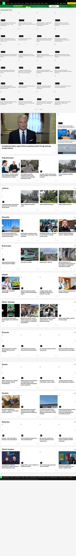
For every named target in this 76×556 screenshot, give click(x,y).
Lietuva (8, 3)
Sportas (38, 3)
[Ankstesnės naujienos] (2, 166)
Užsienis (11, 3)
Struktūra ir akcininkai (41, 477)
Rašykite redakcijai (6, 477)
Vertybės (22, 477)
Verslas (42, 3)
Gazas (22, 3)
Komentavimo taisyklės (62, 477)
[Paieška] (55, 3)
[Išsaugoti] (52, 152)
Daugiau (46, 3)
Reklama (12, 477)
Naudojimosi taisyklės (53, 477)
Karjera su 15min (17, 477)
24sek (15, 3)
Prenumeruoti (71, 3)
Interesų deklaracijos (33, 477)
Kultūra (31, 3)
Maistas (34, 3)
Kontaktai (27, 477)
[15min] (3, 3)
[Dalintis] (19, 209)
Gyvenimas (27, 3)
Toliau (41, 109)
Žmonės (19, 3)
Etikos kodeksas (70, 477)
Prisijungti (64, 3)
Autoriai (47, 477)
